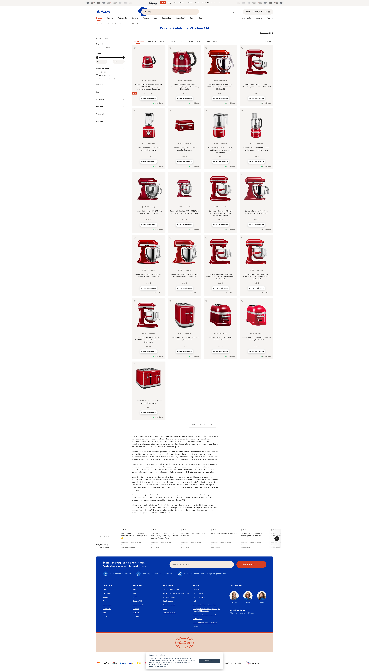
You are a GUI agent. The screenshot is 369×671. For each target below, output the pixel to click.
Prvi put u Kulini (199, 597)
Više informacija (162, 664)
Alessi (135, 593)
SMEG (135, 597)
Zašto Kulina (197, 619)
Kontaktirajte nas (169, 612)
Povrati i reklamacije (171, 589)
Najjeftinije (152, 41)
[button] (202, 42)
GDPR (165, 609)
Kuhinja (105, 589)
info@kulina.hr (238, 610)
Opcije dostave (168, 601)
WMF (135, 589)
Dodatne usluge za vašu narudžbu (176, 593)
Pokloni (270, 18)
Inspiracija (246, 18)
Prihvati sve (209, 660)
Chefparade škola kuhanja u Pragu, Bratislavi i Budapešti (206, 610)
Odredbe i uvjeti (169, 605)
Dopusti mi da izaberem (157, 666)
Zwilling (136, 609)
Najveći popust (212, 41)
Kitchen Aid (137, 601)
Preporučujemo (138, 41)
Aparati (106, 597)
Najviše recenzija (178, 41)
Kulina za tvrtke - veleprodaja (204, 605)
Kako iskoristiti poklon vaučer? (205, 622)
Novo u (259, 18)
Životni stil (107, 609)
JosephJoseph (138, 605)
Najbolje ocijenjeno (195, 41)
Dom (104, 612)
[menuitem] (99, 18)
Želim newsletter (251, 564)
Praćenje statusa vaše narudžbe (205, 615)
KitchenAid (182, 436)
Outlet (105, 616)
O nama (196, 626)
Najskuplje (164, 41)
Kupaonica (107, 605)
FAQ (194, 601)
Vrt (104, 601)
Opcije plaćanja (169, 597)
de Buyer (136, 612)
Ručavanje (107, 593)
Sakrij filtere (103, 38)
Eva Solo (136, 616)
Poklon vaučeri (198, 593)
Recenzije (196, 589)
